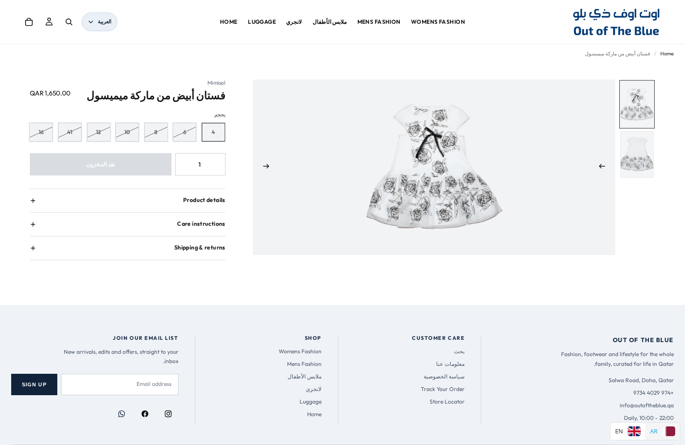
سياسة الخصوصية (444, 376)
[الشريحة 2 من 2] (637, 154)
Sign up (34, 384)
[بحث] (69, 22)
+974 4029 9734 (653, 392)
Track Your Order (443, 388)
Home (667, 53)
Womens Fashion (300, 351)
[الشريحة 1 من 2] (637, 104)
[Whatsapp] (121, 414)
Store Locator (447, 401)
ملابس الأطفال (305, 376)
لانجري (314, 388)
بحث (459, 351)
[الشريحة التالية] (263, 167)
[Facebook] (145, 414)
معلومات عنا (450, 363)
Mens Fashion (304, 363)
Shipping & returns (200, 247)
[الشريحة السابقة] (605, 167)
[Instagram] (168, 414)
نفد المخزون (100, 164)
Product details (204, 199)
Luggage (311, 401)
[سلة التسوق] (29, 22)
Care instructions (201, 223)
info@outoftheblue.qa (647, 405)
